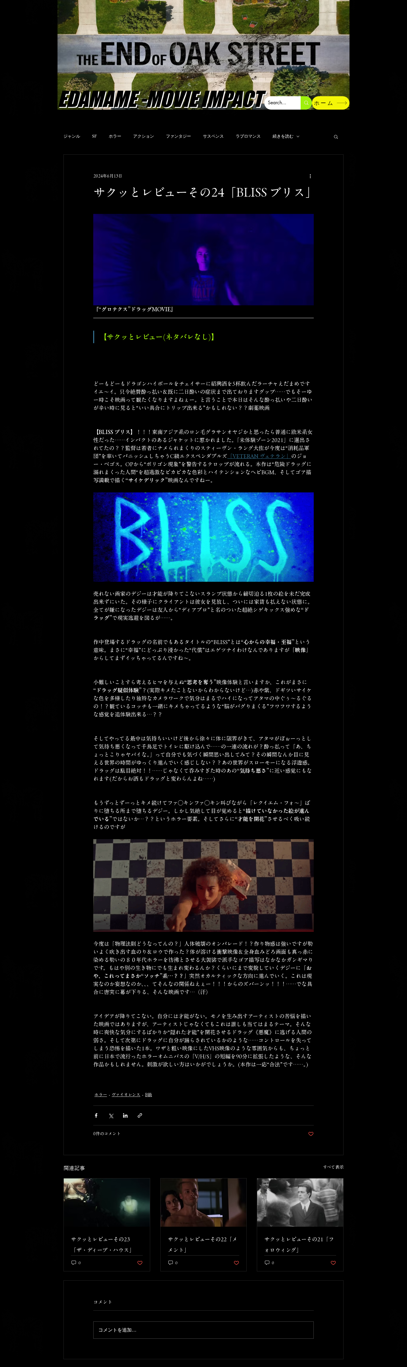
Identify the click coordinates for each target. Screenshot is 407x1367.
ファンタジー (178, 136)
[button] (336, 136)
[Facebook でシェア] (96, 1115)
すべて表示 (333, 1167)
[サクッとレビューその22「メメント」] (204, 1202)
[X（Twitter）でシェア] (111, 1115)
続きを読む (283, 136)
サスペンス (213, 136)
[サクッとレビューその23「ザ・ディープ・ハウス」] (107, 1202)
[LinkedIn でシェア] (125, 1115)
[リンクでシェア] (140, 1115)
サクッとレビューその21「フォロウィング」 (299, 1245)
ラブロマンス (248, 136)
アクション (143, 136)
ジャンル (71, 136)
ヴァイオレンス (126, 1095)
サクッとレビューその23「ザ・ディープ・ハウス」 (102, 1245)
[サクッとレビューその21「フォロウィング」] (300, 1202)
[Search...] (306, 103)
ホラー (115, 136)
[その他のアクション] (310, 176)
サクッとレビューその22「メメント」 (202, 1245)
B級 (148, 1095)
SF (94, 136)
